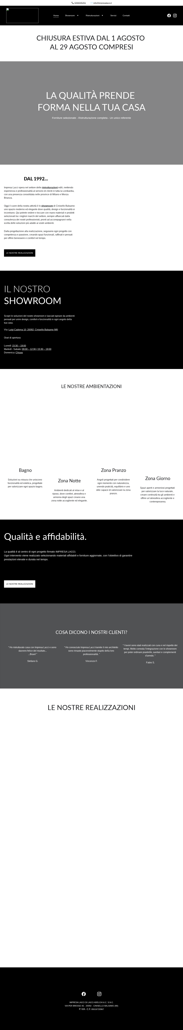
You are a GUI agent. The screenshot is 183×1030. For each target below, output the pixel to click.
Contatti (126, 15)
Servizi (113, 15)
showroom (47, 206)
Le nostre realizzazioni (19, 253)
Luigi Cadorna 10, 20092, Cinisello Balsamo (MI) (33, 329)
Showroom (70, 15)
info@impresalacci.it (103, 3)
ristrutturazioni (50, 187)
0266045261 (80, 3)
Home (56, 15)
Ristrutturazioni (92, 15)
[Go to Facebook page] (170, 15)
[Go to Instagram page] (175, 15)
